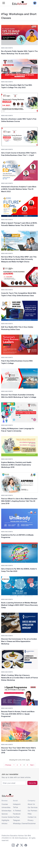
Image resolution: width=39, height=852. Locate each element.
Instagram (16, 804)
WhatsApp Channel (20, 823)
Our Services (32, 807)
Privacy (30, 820)
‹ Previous (8, 765)
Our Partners (32, 811)
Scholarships (6, 811)
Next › (32, 765)
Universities (6, 807)
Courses (5, 804)
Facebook (17, 814)
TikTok (15, 807)
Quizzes (5, 814)
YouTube (16, 817)
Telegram (16, 820)
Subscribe (32, 783)
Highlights (5, 820)
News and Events (7, 48)
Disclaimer (32, 823)
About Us (31, 804)
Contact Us (32, 817)
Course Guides (7, 817)
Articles (4, 823)
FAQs (30, 814)
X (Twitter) (17, 811)
